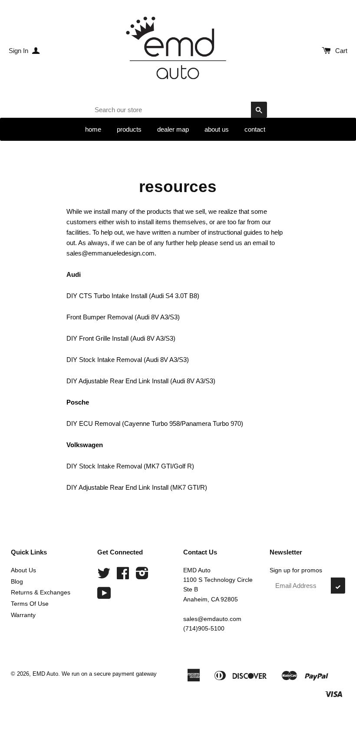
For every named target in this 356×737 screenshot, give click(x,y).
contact (254, 129)
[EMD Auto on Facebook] (122, 576)
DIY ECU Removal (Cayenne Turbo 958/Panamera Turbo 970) (154, 423)
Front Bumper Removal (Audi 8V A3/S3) (123, 317)
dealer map (173, 129)
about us (216, 129)
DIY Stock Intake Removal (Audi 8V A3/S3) (127, 359)
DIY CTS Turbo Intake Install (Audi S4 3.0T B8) (132, 295)
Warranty (23, 614)
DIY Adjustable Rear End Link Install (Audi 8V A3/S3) (140, 381)
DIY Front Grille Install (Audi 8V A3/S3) (120, 338)
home (93, 129)
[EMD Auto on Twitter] (103, 576)
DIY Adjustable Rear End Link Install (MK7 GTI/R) (136, 487)
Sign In (19, 50)
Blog (17, 581)
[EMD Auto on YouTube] (104, 596)
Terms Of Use (30, 603)
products (129, 129)
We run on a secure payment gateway (109, 674)
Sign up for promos (296, 570)
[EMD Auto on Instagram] (142, 576)
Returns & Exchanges (40, 592)
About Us (23, 570)
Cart (341, 50)
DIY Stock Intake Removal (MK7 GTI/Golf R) (130, 466)
